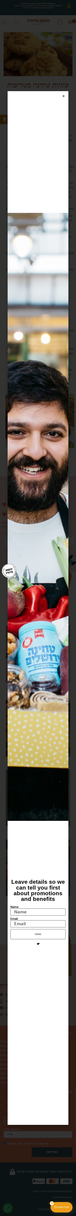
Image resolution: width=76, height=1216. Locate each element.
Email (14, 918)
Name (14, 906)
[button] (63, 96)
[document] (38, 608)
